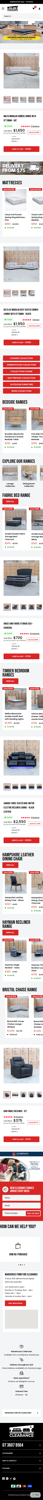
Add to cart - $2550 (21, 840)
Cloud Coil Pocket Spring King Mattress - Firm (15, 217)
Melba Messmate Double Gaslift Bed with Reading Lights (14, 716)
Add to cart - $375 (21, 1139)
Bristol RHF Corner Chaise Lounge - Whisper (15, 1024)
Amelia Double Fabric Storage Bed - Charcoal (15, 537)
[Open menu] (3, 8)
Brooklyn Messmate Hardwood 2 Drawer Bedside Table (14, 437)
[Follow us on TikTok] (11, 1479)
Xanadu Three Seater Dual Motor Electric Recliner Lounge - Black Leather (19, 807)
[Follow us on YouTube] (14, 1478)
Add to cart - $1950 (21, 342)
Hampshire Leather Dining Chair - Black (14, 898)
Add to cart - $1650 (21, 149)
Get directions (15, 1303)
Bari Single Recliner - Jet (15, 1111)
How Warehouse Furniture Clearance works (18, 1413)
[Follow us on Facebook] (3, 1479)
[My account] (40, 9)
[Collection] (21, 32)
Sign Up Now (33, 1213)
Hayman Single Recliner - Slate (12, 966)
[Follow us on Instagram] (7, 1479)
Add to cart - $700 (21, 656)
